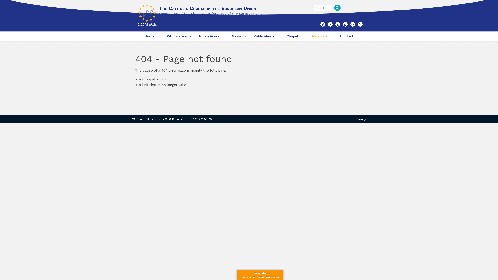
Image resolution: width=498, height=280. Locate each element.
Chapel (292, 36)
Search (337, 8)
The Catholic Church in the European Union (207, 8)
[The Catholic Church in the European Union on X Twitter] (330, 24)
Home (149, 36)
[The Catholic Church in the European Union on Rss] (360, 24)
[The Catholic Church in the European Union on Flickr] (345, 24)
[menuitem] (149, 36)
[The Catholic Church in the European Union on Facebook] (322, 24)
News (236, 36)
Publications (263, 36)
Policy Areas (209, 36)
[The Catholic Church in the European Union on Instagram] (337, 24)
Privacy (361, 119)
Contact (347, 36)
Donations (319, 36)
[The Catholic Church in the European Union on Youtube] (352, 24)
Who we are (177, 36)
